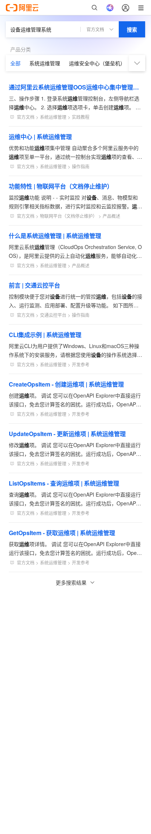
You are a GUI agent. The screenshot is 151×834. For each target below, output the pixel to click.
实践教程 (80, 117)
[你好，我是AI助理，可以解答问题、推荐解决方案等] (110, 7)
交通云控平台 (53, 315)
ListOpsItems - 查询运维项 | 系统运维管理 (64, 483)
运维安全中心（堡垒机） (97, 63)
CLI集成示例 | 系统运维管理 (45, 334)
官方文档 (25, 117)
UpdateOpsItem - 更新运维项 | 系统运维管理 (67, 433)
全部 (15, 63)
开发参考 (80, 364)
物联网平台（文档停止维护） (68, 216)
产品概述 (111, 216)
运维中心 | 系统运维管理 (40, 136)
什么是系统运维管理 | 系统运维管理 (55, 235)
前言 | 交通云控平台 (34, 285)
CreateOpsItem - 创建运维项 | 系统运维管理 (66, 384)
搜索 (132, 29)
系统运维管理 (44, 63)
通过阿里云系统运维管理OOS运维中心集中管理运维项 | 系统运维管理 (75, 87)
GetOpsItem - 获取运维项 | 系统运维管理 (62, 532)
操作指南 (80, 166)
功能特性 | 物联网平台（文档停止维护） (61, 186)
